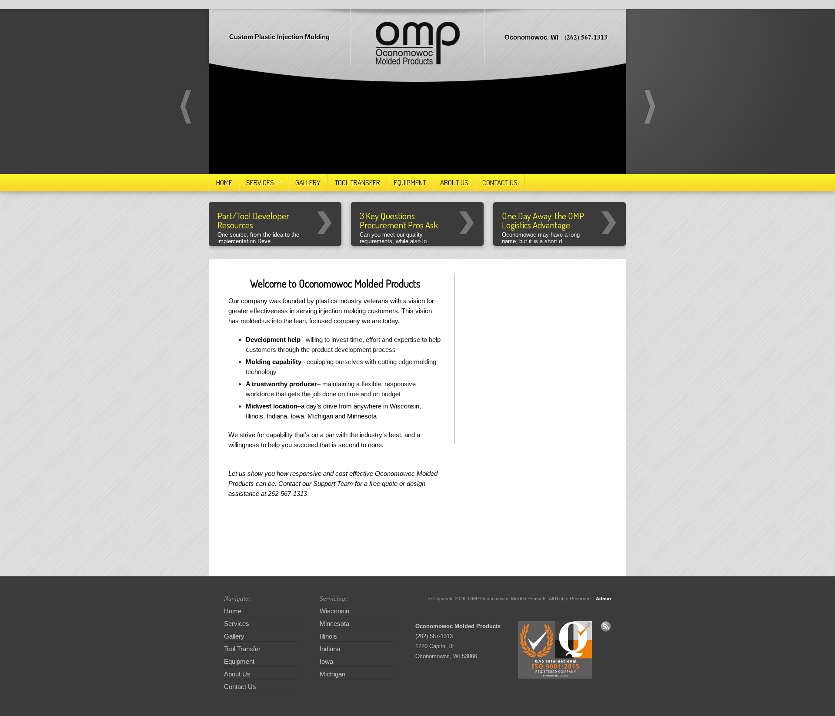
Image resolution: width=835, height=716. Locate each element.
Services (260, 182)
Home (224, 182)
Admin (603, 598)
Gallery (308, 182)
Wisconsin (524, 323)
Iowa (497, 352)
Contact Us (500, 182)
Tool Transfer (357, 182)
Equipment (410, 182)
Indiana (553, 375)
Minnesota (499, 305)
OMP (418, 43)
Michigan (551, 321)
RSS (606, 626)
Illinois (528, 377)
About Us (454, 182)
